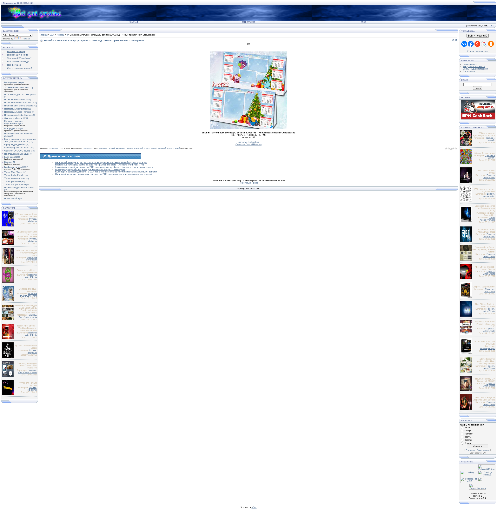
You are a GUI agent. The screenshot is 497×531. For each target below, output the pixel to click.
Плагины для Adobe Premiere (18, 115)
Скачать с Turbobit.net (248, 142)
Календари (9, 157)
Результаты (470, 450)
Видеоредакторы (12, 82)
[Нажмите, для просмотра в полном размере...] (248, 128)
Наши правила (470, 64)
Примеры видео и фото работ (19, 187)
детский (112, 148)
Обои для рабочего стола (16, 147)
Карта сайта (469, 71)
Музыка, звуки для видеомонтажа (13, 122)
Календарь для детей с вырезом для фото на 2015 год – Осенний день (90, 169)
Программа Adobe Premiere (17, 112)
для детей (162, 148)
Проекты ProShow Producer (17, 102)
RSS (492, 26)
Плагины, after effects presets (18, 105)
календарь (120, 148)
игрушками (103, 148)
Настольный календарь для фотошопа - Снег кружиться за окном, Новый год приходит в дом (101, 162)
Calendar (129, 148)
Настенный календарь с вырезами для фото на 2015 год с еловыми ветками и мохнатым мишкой (103, 174)
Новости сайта (11, 198)
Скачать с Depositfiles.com (248, 144)
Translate (25, 38)
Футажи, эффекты (13, 118)
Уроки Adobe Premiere (15, 175)
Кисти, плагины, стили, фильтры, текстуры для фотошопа (20, 140)
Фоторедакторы (12, 128)
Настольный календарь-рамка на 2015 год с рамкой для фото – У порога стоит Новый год (99, 165)
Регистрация (248, 22)
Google (468, 430)
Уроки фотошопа (12, 181)
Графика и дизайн (13, 167)
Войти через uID (477, 35)
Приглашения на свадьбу (16, 154)
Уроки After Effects (13, 172)
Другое (468, 443)
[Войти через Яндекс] (477, 44)
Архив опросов (483, 450)
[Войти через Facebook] (471, 44)
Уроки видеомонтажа (14, 178)
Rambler (469, 434)
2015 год (170, 148)
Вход (363, 22)
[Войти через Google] (484, 44)
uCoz (254, 507)
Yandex (468, 427)
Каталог (468, 440)
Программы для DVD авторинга (20, 94)
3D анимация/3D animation (17, 87)
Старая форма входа (477, 51)
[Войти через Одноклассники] (491, 44)
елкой (177, 148)
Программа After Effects (16, 109)
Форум (468, 437)
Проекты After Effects (14, 99)
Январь (60, 35)
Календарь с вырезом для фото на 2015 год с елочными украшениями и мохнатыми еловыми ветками (106, 172)
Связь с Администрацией (475, 69)
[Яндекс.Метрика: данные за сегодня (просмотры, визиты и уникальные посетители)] (477, 487)
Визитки (8, 162)
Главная (133, 22)
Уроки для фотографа (15, 184)
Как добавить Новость (474, 66)
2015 (52, 35)
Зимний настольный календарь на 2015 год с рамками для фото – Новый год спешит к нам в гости (104, 167)
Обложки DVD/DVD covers (17, 151)
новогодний (138, 148)
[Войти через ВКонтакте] (464, 44)
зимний (153, 148)
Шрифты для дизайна (14, 144)
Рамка (146, 148)
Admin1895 (87, 148)
